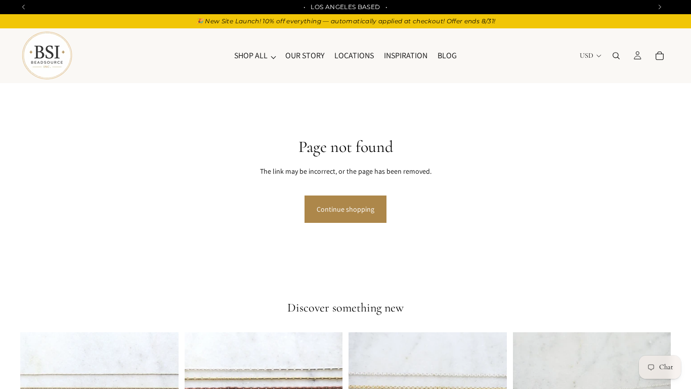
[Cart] (660, 56)
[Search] (616, 56)
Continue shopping (345, 209)
